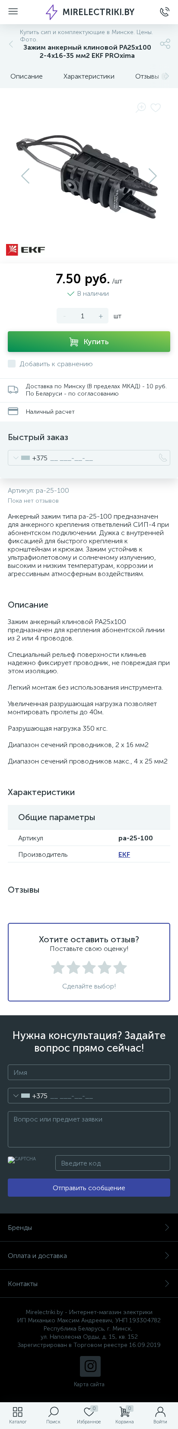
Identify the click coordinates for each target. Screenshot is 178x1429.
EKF (124, 854)
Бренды (20, 1227)
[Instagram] (90, 1366)
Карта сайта (89, 1384)
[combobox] (28, 457)
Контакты (23, 1284)
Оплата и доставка (37, 1256)
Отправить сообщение (89, 1188)
